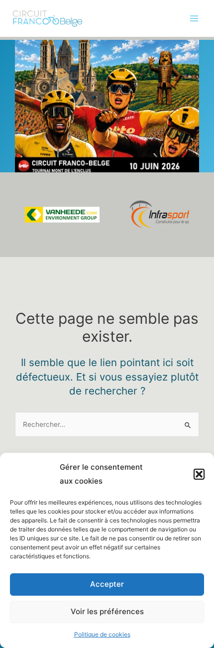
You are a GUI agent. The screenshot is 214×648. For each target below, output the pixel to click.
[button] (199, 474)
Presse (21, 153)
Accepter (107, 584)
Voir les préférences (107, 611)
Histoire (22, 112)
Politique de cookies (102, 634)
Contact (23, 174)
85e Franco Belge (38, 71)
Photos (21, 92)
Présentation (30, 51)
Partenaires (28, 132)
